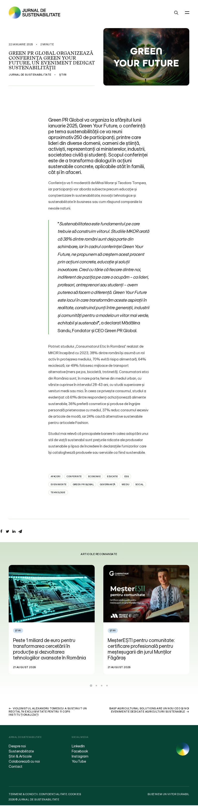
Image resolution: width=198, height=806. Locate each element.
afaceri (55, 476)
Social (139, 484)
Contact (15, 766)
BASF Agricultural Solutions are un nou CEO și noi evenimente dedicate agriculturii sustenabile (149, 709)
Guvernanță (107, 484)
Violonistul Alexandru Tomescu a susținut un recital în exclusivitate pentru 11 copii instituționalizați (48, 711)
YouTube (79, 761)
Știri (63, 75)
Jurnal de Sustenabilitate (30, 75)
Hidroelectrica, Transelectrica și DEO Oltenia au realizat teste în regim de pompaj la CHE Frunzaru (143, 646)
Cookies (74, 794)
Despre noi (17, 746)
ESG (126, 476)
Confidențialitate (53, 794)
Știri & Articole (20, 756)
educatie (112, 476)
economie (94, 476)
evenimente (59, 484)
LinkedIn (78, 746)
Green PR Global (83, 484)
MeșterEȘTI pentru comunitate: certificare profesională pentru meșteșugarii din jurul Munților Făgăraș (46, 649)
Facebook (80, 751)
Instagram (80, 756)
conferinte (74, 476)
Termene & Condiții (23, 794)
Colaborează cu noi (24, 761)
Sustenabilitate (21, 751)
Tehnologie (58, 492)
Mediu (125, 484)
